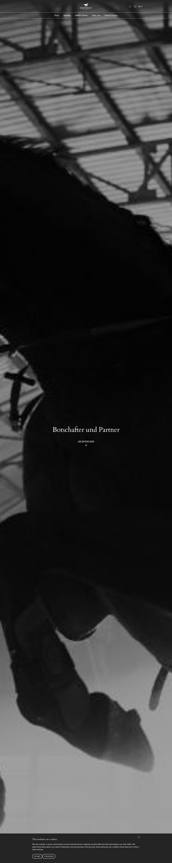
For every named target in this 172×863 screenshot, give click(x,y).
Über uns (96, 15)
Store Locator (111, 15)
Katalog (67, 15)
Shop (56, 15)
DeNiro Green (81, 15)
